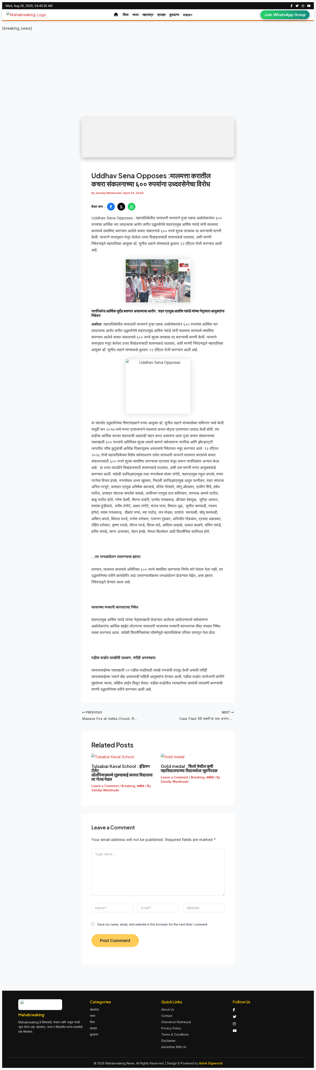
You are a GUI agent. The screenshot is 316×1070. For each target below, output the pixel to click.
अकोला (140, 786)
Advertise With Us (173, 1047)
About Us (167, 1009)
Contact (166, 1016)
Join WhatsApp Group (285, 14)
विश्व (126, 14)
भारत (135, 14)
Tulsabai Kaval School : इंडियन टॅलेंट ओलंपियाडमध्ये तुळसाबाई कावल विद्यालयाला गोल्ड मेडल (122, 772)
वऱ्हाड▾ (188, 15)
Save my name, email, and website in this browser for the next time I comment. (152, 924)
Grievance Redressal (176, 1022)
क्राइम (161, 14)
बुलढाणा (174, 14)
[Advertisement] (158, 66)
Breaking (128, 786)
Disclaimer (168, 1040)
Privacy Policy (171, 1028)
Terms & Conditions (175, 1034)
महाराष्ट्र (148, 14)
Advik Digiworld (210, 1063)
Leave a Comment (105, 786)
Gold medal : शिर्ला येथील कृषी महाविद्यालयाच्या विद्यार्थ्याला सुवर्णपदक (190, 768)
